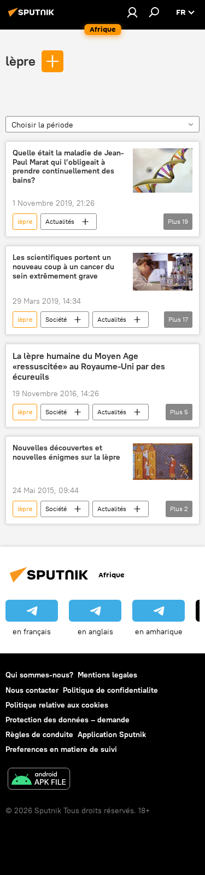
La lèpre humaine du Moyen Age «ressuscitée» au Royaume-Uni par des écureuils (89, 366)
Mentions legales (107, 675)
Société (56, 319)
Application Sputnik (112, 734)
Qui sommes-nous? (39, 675)
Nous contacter (31, 690)
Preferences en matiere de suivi (61, 749)
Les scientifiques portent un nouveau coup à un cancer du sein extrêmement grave (63, 267)
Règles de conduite (39, 734)
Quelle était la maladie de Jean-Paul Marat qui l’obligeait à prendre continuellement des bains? (68, 166)
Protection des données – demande (67, 720)
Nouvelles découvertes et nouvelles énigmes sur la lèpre (66, 452)
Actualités (59, 221)
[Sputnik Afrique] (32, 16)
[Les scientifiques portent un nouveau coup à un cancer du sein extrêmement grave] (162, 271)
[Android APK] (39, 780)
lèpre (20, 61)
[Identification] (132, 12)
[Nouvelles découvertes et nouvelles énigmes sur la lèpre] (162, 461)
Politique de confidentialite (110, 690)
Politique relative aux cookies (56, 705)
